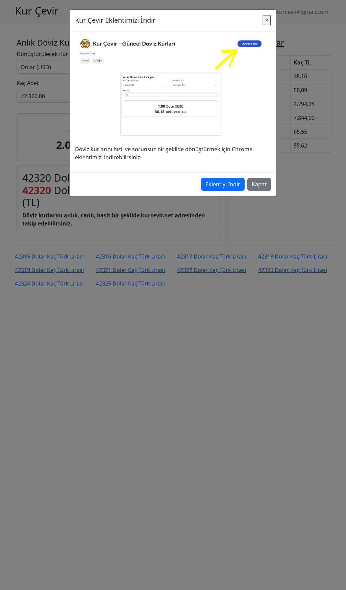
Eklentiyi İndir (222, 184)
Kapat (259, 184)
